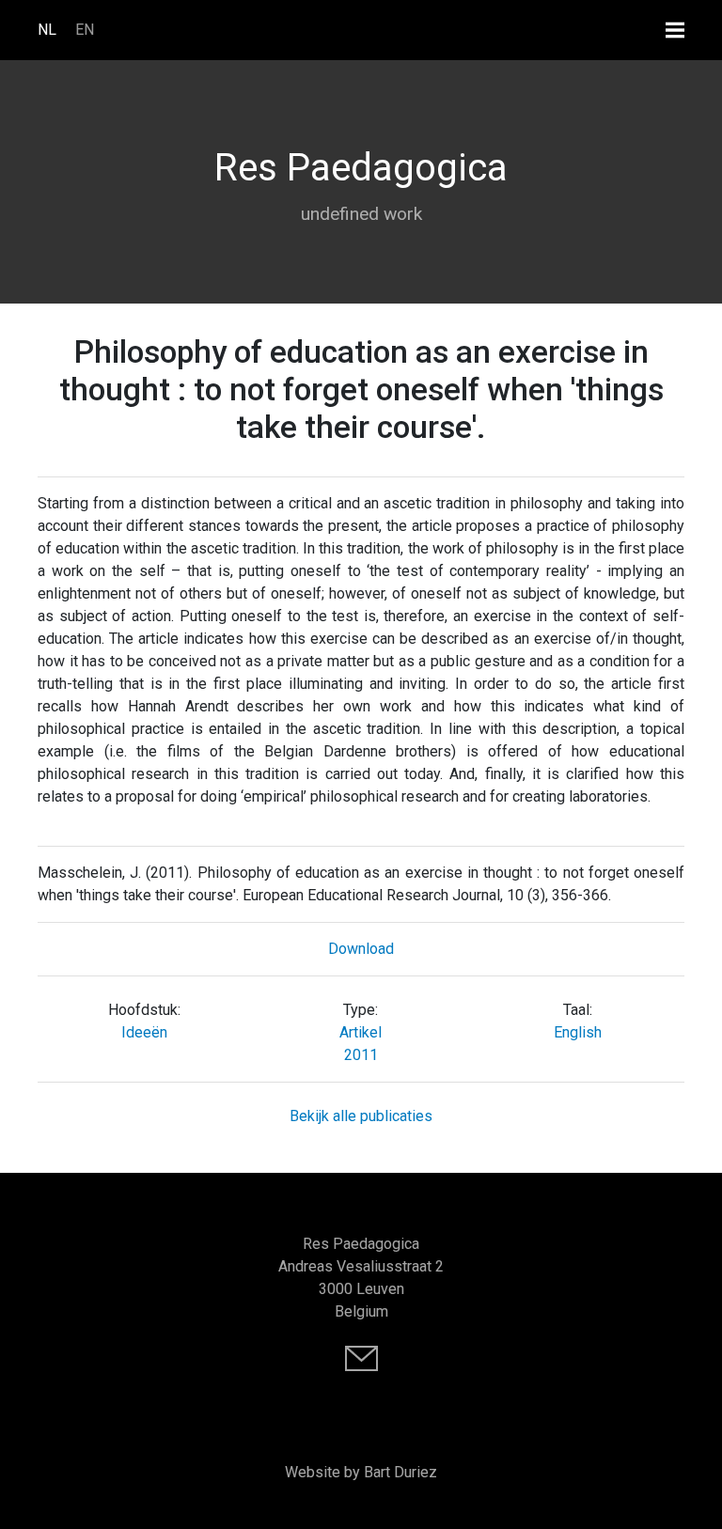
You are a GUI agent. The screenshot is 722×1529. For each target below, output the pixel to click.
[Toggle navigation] (675, 29)
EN (84, 30)
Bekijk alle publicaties (361, 1116)
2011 (361, 1055)
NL (47, 30)
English (578, 1032)
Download (361, 949)
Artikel (360, 1032)
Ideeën (144, 1032)
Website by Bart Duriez (361, 1472)
